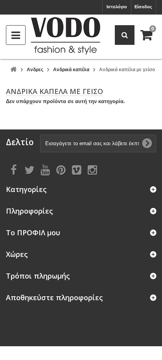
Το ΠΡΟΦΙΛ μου (33, 232)
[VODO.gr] (65, 35)
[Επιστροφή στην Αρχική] (13, 70)
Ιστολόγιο (117, 6)
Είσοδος (143, 6)
